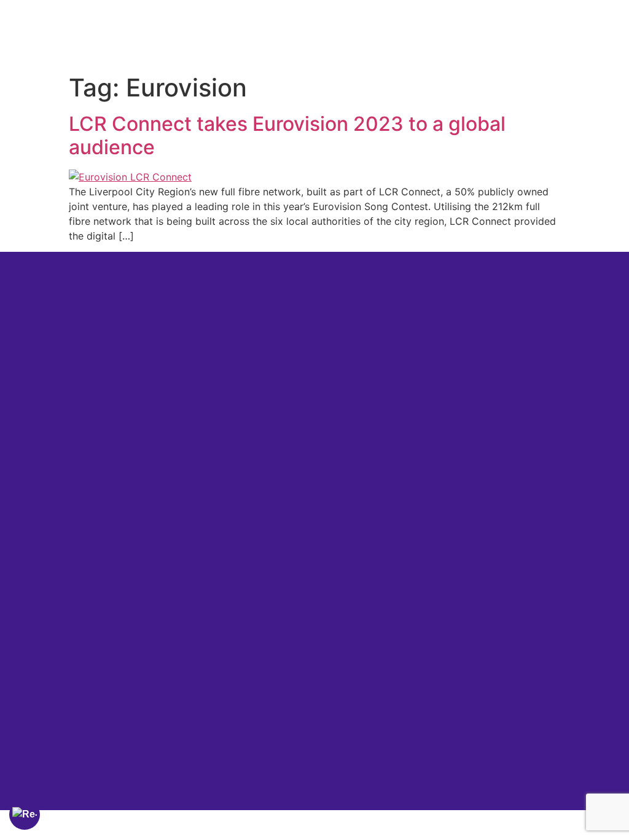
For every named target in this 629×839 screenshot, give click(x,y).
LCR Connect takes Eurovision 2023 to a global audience (287, 135)
